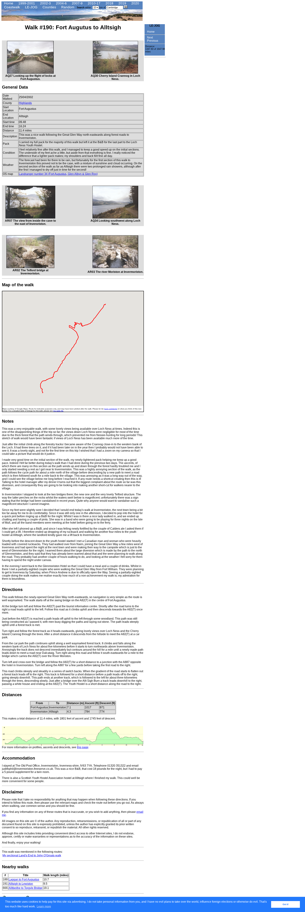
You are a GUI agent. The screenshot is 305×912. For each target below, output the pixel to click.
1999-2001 (26, 3)
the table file (58, 411)
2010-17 (93, 3)
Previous (152, 40)
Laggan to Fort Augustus (24, 879)
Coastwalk (11, 7)
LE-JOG (30, 7)
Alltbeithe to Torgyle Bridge (25, 887)
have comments (110, 409)
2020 (134, 3)
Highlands (25, 102)
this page (82, 747)
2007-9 (77, 3)
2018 (109, 3)
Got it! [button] (286, 904)
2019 (122, 3)
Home (8, 3)
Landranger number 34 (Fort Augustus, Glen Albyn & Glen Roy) (58, 173)
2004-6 (61, 3)
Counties (49, 7)
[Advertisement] (155, 112)
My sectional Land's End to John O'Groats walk (31, 855)
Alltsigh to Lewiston (21, 883)
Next (149, 37)
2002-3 (45, 3)
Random (67, 7)
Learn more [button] (44, 906)
